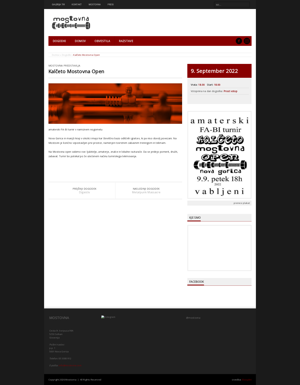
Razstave (126, 41)
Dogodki (59, 41)
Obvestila (102, 41)
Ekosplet (247, 379)
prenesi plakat (242, 203)
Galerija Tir (58, 4)
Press (111, 4)
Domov (80, 41)
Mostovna (95, 4)
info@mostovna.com (70, 365)
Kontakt (77, 4)
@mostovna (193, 317)
